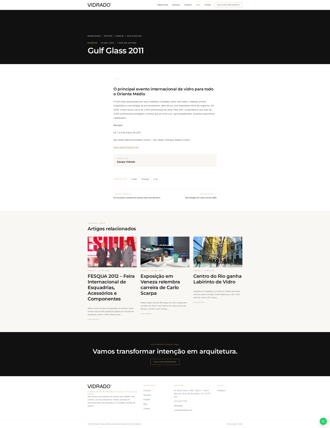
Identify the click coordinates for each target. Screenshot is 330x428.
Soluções (176, 5)
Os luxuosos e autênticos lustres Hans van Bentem (136, 198)
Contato (207, 5)
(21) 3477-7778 (180, 401)
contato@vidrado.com (183, 410)
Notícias (108, 36)
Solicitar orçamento (228, 5)
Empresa (188, 5)
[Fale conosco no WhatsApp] (323, 421)
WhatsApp (145, 179)
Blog (198, 5)
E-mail (155, 179)
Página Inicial (162, 5)
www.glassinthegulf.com (126, 147)
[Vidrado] (99, 5)
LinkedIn (134, 179)
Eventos (120, 36)
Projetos (146, 399)
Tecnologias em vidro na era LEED (201, 198)
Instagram (221, 390)
